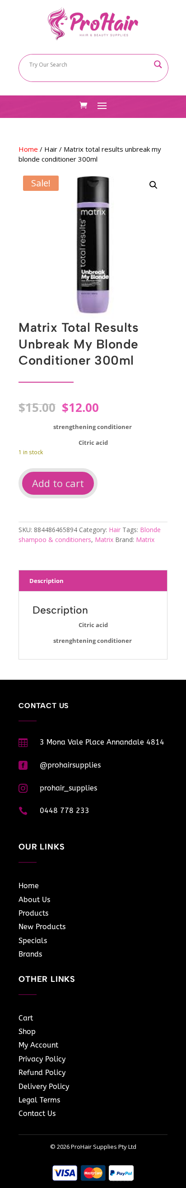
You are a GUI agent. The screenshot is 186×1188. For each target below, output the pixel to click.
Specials (33, 940)
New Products (42, 926)
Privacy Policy (42, 1059)
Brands (30, 954)
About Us (34, 899)
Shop (27, 1031)
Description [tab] (46, 581)
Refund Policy (42, 1072)
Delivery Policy (44, 1086)
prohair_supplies (68, 788)
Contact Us (37, 1113)
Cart (26, 1018)
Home (28, 149)
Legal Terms (39, 1100)
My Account (38, 1045)
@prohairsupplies (70, 765)
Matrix (104, 539)
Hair (50, 149)
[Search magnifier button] (158, 64)
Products (33, 913)
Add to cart (58, 483)
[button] (153, 185)
